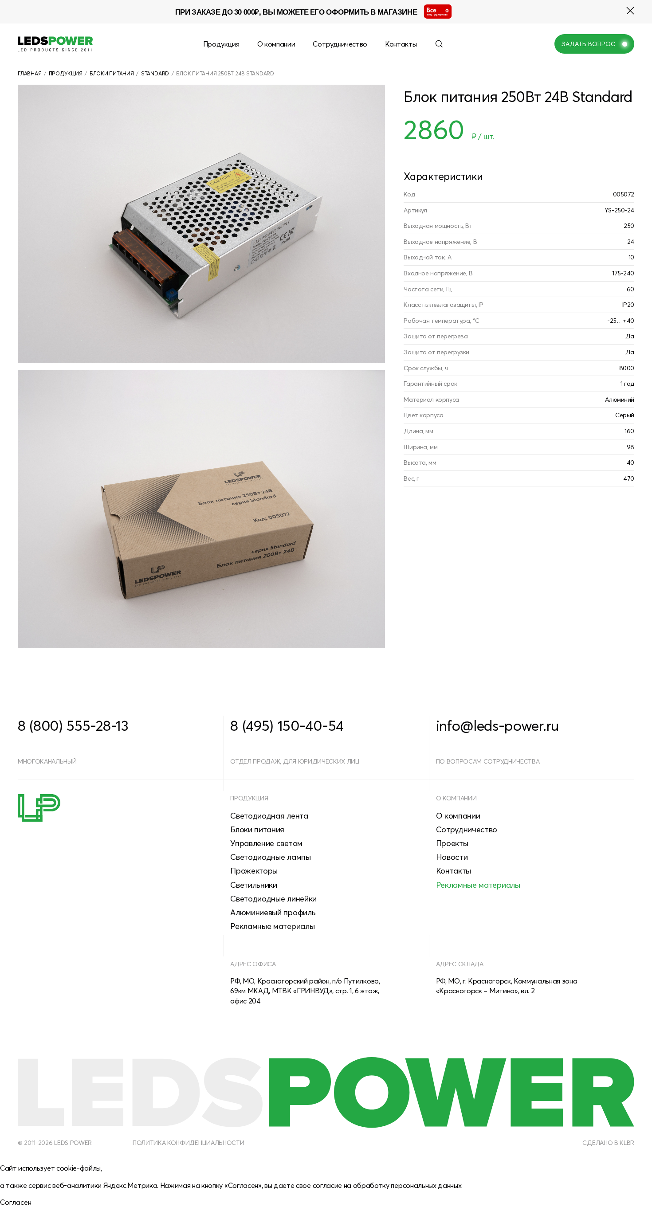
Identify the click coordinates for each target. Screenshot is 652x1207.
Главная (29, 73)
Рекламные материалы (272, 926)
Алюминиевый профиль (272, 912)
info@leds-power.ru (497, 725)
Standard (155, 73)
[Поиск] (439, 44)
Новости (452, 857)
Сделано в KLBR (608, 1143)
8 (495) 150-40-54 (287, 725)
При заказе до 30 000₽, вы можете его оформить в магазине (296, 11)
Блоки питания (112, 73)
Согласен (15, 1202)
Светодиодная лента (269, 816)
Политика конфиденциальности (188, 1143)
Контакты (400, 43)
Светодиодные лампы (270, 857)
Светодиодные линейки (273, 898)
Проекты (452, 843)
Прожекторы (254, 871)
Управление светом (266, 843)
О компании (276, 43)
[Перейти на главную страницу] (55, 43)
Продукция (221, 43)
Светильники (253, 885)
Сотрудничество (340, 43)
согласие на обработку (351, 1185)
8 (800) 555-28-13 (73, 725)
